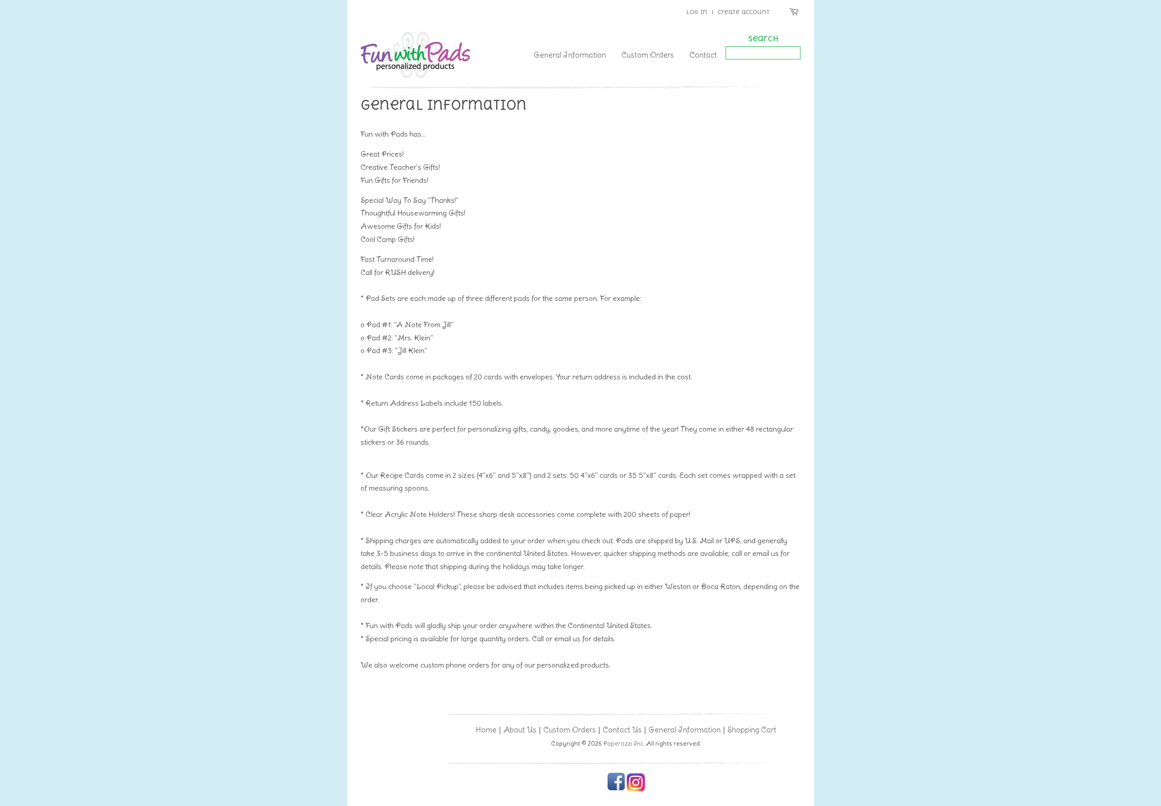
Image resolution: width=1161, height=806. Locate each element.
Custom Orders (647, 55)
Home (486, 730)
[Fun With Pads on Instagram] (636, 789)
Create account (744, 12)
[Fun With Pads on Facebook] (616, 789)
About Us (520, 730)
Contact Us (622, 730)
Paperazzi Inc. (624, 743)
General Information (570, 55)
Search (763, 38)
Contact (703, 55)
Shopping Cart (751, 730)
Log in (696, 12)
